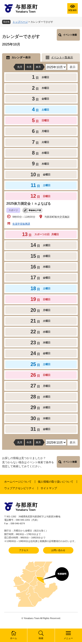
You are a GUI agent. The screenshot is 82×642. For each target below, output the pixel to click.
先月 (19, 66)
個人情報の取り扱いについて (55, 481)
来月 (38, 66)
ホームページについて (18, 481)
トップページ (20, 21)
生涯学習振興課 (21, 223)
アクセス (23, 550)
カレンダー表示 (21, 57)
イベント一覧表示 (62, 57)
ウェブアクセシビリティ (19, 488)
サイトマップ (49, 488)
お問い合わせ (58, 550)
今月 (29, 66)
